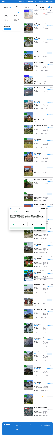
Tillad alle (39, 227)
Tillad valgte (27, 227)
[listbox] (44, 7)
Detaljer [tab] (27, 211)
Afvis (16, 227)
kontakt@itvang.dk (45, 424)
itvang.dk (7, 425)
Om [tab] (39, 211)
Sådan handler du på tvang (29, 1)
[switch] (23, 224)
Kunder (36, 1)
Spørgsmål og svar (21, 1)
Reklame (17, 428)
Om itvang (17, 426)
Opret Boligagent (41, 1)
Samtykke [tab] (15, 211)
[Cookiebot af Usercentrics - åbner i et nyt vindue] (41, 208)
